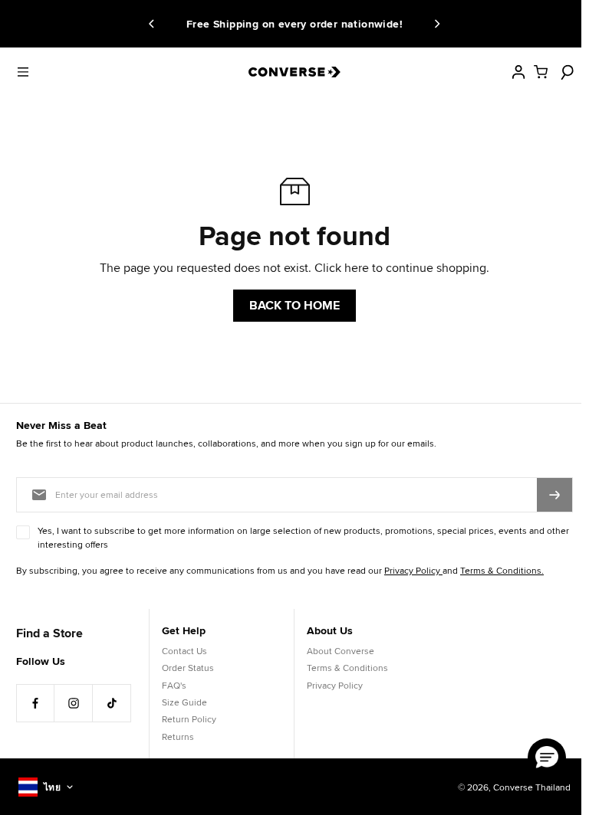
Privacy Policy (335, 685)
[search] (565, 72)
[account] (518, 72)
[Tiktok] (112, 703)
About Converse (340, 650)
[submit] (554, 495)
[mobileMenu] (23, 72)
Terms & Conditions (347, 667)
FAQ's (174, 685)
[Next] (434, 23)
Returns (178, 736)
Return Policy (189, 718)
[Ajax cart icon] (540, 72)
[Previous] (154, 23)
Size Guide (184, 702)
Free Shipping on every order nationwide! (258, 23)
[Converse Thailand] (294, 72)
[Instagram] (73, 703)
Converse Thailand (532, 787)
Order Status (188, 667)
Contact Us (184, 650)
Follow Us (40, 661)
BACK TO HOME (294, 305)
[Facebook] (35, 703)
